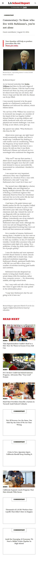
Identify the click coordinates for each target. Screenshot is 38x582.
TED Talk (22, 186)
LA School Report (19, 3)
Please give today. (11, 46)
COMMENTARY (9, 15)
